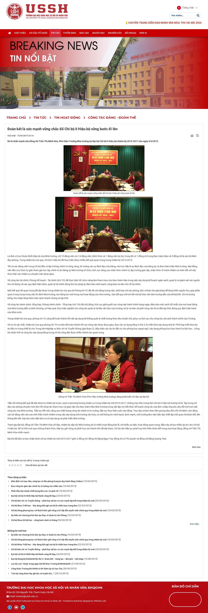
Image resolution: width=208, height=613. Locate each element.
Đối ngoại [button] (130, 33)
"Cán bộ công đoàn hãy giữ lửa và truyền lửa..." (32, 573)
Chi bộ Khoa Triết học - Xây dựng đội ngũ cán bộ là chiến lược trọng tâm (44, 505)
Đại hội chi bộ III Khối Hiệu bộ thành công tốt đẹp (33, 496)
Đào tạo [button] (84, 33)
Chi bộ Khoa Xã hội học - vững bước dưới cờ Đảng (34, 520)
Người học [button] (98, 33)
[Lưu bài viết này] (198, 135)
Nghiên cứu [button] (115, 33)
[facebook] (9, 607)
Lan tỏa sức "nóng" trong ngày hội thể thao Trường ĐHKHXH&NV (41, 564)
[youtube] (16, 607)
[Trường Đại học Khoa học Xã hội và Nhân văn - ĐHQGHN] (14, 11)
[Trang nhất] (9, 33)
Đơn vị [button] (143, 33)
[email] (23, 607)
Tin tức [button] (55, 33)
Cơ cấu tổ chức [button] (38, 33)
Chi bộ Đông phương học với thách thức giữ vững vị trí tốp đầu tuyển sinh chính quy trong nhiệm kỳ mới (58, 510)
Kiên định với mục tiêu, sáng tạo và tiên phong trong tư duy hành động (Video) (47, 481)
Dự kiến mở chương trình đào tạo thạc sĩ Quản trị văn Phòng (38, 515)
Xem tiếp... (195, 524)
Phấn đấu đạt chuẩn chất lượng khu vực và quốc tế (34, 491)
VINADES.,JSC (100, 601)
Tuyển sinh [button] (69, 33)
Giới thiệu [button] (20, 33)
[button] (185, 8)
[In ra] (192, 135)
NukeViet (78, 601)
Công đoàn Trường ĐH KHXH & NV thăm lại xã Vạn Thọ (36, 568)
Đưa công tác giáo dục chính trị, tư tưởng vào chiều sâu (36, 486)
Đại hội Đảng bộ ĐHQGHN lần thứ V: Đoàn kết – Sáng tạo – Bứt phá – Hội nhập (47, 559)
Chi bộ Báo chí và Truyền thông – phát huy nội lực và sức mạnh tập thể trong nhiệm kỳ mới (53, 501)
